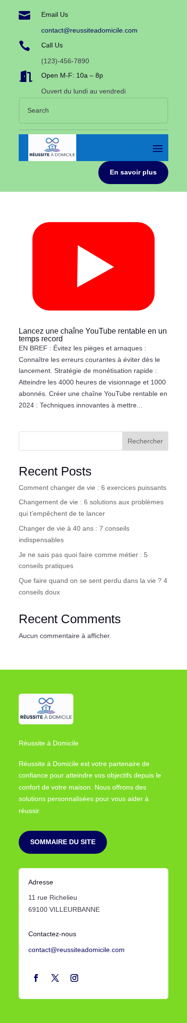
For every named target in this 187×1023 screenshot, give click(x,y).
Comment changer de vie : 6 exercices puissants (92, 487)
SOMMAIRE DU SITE (62, 842)
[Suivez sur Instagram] (74, 978)
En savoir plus (133, 172)
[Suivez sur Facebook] (36, 978)
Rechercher (145, 441)
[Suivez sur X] (55, 978)
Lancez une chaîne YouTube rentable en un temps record (93, 335)
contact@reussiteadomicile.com (89, 30)
